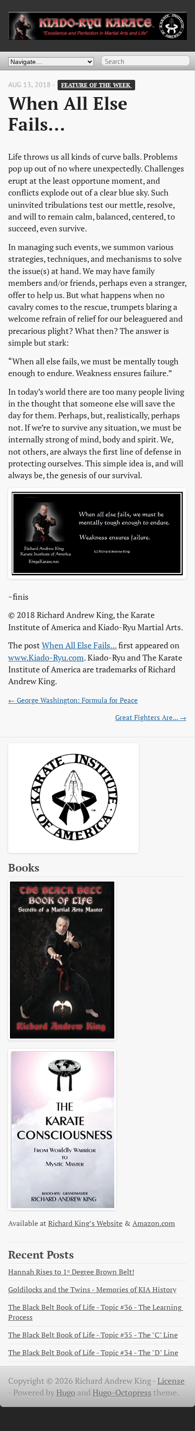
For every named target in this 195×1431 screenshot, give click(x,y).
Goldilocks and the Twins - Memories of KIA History (92, 1289)
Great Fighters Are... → (150, 717)
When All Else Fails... (79, 645)
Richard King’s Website (85, 1223)
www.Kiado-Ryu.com (46, 657)
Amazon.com (153, 1223)
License (171, 1381)
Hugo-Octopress (122, 1392)
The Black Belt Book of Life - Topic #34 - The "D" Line (93, 1352)
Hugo (65, 1392)
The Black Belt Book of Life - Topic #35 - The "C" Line (93, 1335)
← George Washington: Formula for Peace (73, 700)
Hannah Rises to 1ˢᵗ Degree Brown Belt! (71, 1272)
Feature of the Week (96, 85)
